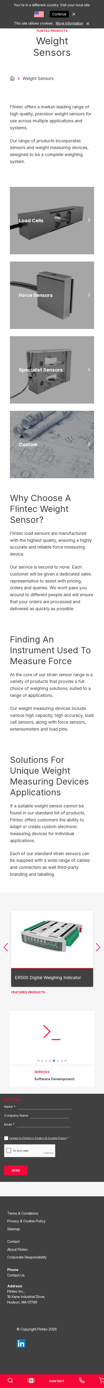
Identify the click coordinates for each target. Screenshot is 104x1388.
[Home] (12, 78)
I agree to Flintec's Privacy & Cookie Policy (37, 1138)
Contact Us (16, 1275)
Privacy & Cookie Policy (26, 1221)
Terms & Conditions (22, 1213)
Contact (13, 1241)
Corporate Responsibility (27, 1257)
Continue (59, 14)
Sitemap (13, 1229)
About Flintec (17, 1249)
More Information (69, 23)
